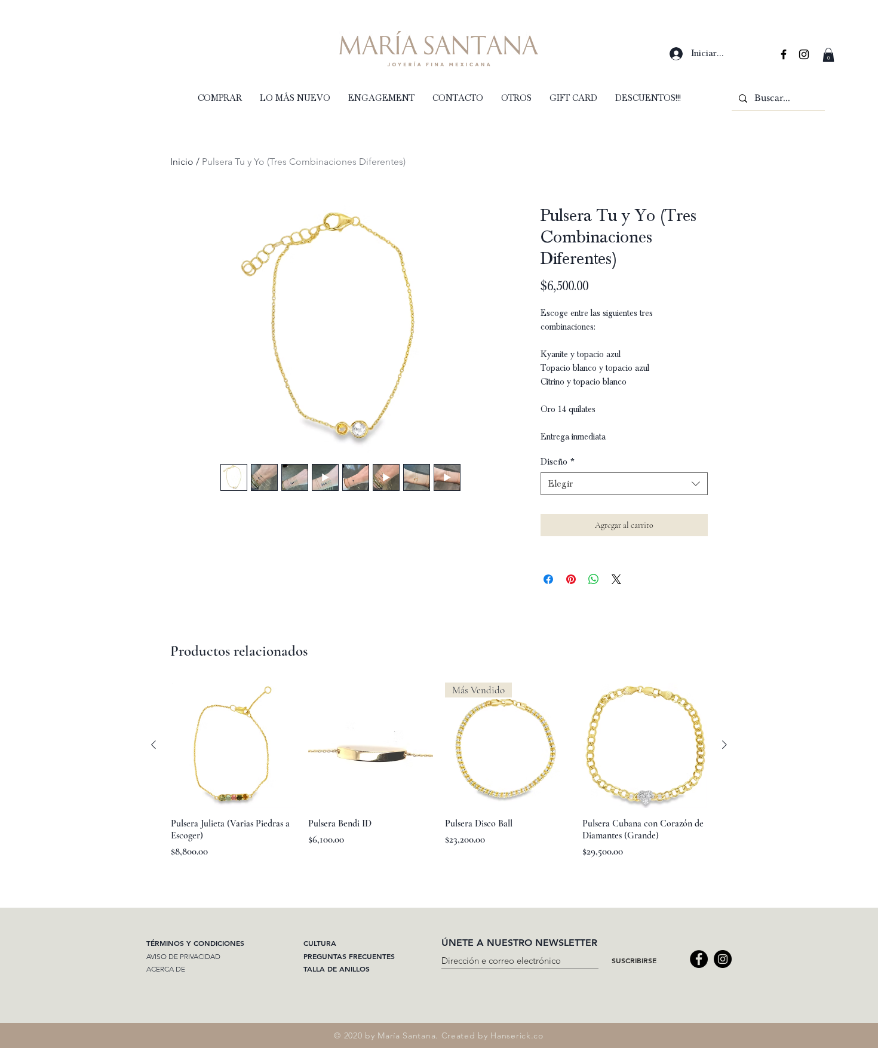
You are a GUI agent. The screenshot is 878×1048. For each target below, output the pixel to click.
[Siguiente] (724, 744)
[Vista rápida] (233, 745)
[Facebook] (699, 959)
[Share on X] (616, 579)
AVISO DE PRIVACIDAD (183, 956)
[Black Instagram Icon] (804, 54)
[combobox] (624, 483)
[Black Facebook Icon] (783, 54)
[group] (439, 776)
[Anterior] (153, 744)
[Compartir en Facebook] (548, 579)
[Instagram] (723, 959)
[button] (828, 55)
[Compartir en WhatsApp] (594, 579)
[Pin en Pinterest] (571, 579)
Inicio (182, 161)
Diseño (558, 461)
